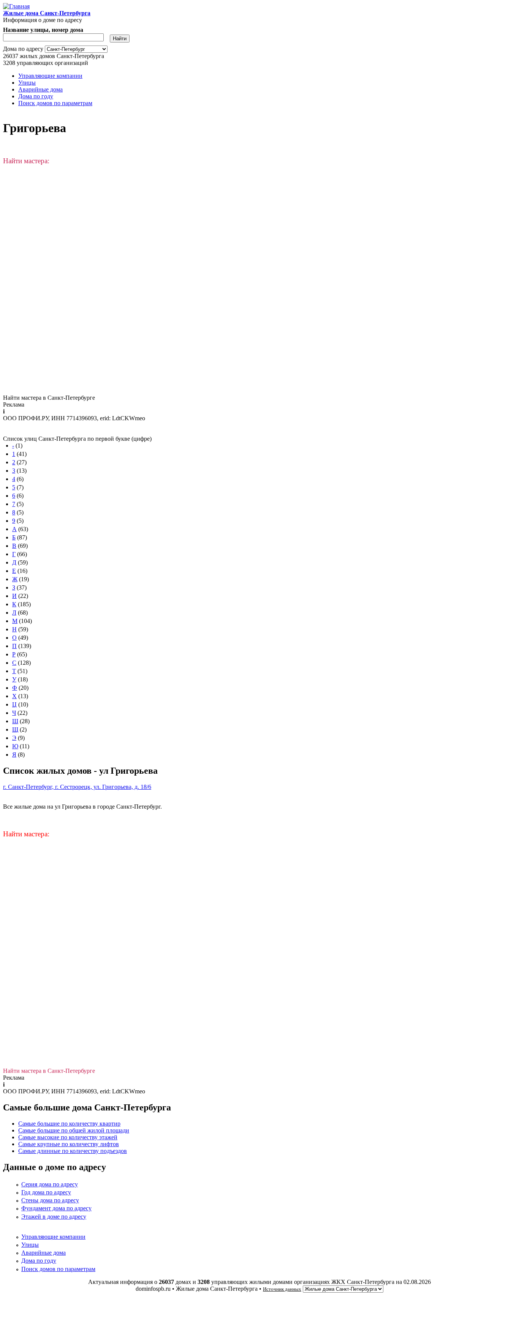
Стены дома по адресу (50, 1200)
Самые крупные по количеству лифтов (68, 1144)
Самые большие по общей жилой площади (73, 1130)
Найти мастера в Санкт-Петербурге (49, 397)
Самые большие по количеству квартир (69, 1123)
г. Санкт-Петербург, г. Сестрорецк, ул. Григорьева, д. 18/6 (77, 787)
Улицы (27, 82)
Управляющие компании (50, 76)
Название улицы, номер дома (43, 30)
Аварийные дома (40, 89)
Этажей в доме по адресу (53, 1216)
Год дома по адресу (46, 1192)
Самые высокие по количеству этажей (67, 1137)
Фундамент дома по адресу (56, 1208)
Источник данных (282, 1289)
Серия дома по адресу (49, 1184)
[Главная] (16, 6)
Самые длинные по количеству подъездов (72, 1151)
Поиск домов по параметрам (55, 103)
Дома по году (35, 96)
